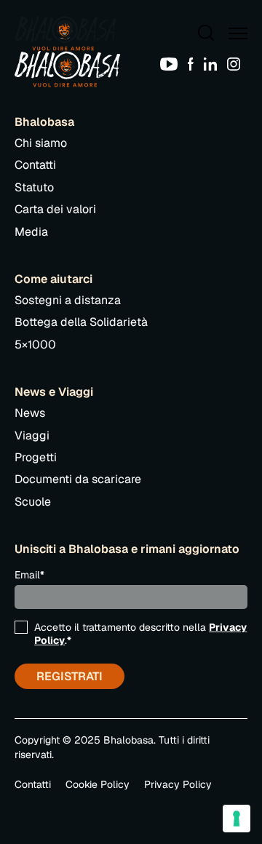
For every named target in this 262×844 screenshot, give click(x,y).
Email (29, 574)
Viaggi (32, 435)
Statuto (34, 187)
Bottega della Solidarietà (81, 322)
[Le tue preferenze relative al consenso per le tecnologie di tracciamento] (236, 818)
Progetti (36, 457)
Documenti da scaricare (78, 479)
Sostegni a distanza (68, 300)
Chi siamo (41, 143)
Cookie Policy (98, 784)
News (30, 413)
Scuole (33, 501)
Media (31, 231)
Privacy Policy (178, 784)
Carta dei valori (55, 209)
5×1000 (35, 344)
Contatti (35, 164)
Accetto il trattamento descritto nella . (140, 634)
